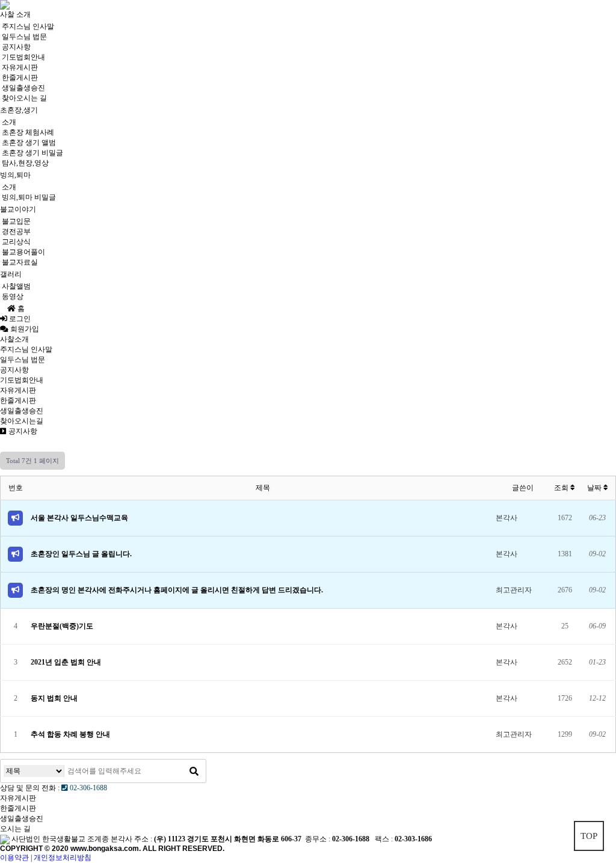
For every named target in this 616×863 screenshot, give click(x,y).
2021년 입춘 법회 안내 (66, 662)
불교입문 (16, 221)
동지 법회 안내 (54, 698)
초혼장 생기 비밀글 (32, 153)
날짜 (595, 488)
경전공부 (16, 231)
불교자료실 (20, 262)
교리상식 (16, 242)
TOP (589, 836)
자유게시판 (20, 67)
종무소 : (318, 839)
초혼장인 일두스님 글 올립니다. (81, 554)
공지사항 (16, 47)
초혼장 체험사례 (28, 132)
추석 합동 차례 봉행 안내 (70, 734)
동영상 (12, 296)
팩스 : (385, 839)
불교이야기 (18, 209)
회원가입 (27, 329)
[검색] (194, 771)
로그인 (19, 319)
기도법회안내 (23, 57)
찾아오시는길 (21, 421)
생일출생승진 (23, 88)
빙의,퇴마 (15, 175)
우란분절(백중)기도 (62, 626)
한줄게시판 (20, 77)
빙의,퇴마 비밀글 (29, 197)
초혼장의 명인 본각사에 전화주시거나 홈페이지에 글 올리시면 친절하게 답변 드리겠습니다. (177, 590)
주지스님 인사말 (28, 26)
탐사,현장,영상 (25, 163)
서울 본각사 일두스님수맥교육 (79, 518)
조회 (562, 488)
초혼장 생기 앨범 (29, 142)
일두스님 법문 (24, 36)
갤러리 (11, 274)
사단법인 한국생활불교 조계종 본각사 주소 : (81, 839)
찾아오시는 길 (24, 98)
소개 (9, 122)
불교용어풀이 (23, 252)
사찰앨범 (16, 286)
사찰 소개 (15, 14)
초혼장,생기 (19, 110)
